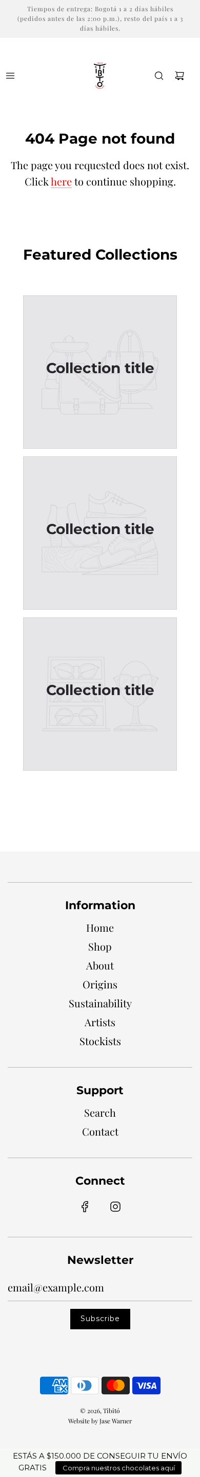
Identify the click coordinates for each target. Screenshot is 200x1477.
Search (100, 1112)
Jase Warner (115, 1421)
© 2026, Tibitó (100, 1410)
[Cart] (179, 75)
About (100, 965)
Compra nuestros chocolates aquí (119, 1468)
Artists (100, 1022)
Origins (100, 984)
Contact (100, 1131)
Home (100, 927)
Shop (100, 946)
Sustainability (100, 1003)
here (61, 181)
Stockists (100, 1041)
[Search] (159, 75)
